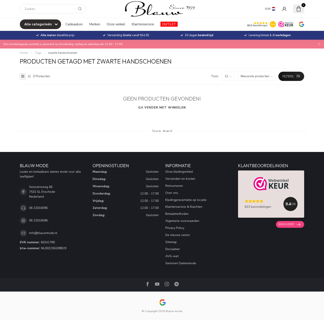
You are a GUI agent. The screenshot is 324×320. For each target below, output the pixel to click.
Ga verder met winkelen (162, 107)
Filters (288, 76)
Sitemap (171, 242)
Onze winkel (116, 24)
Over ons (171, 193)
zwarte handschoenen (62, 53)
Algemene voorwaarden (182, 221)
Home (24, 53)
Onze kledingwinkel (179, 172)
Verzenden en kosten (180, 179)
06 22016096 (38, 208)
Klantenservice (143, 24)
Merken (94, 24)
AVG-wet (172, 256)
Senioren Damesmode (180, 263)
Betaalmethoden (177, 214)
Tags (38, 53)
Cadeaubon (74, 24)
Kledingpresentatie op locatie (186, 200)
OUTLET (169, 24)
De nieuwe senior (177, 235)
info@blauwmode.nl (43, 233)
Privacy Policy (174, 228)
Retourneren (174, 186)
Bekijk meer (286, 224)
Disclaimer (172, 249)
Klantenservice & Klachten (183, 207)
